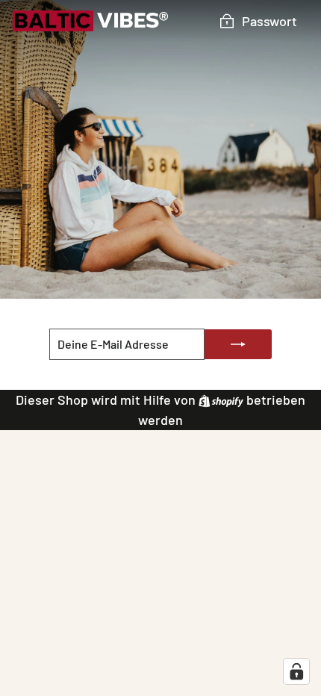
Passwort (269, 21)
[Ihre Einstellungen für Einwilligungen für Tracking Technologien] (296, 671)
